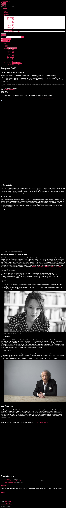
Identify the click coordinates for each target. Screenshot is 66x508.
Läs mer (3, 492)
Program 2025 (10, 17)
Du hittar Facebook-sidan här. (46, 98)
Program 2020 (10, 24)
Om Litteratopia (8, 30)
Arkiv (5, 15)
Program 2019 (10, 25)
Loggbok (6, 14)
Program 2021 (10, 22)
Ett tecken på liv (8, 479)
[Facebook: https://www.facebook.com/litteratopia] (5, 496)
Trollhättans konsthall (9, 89)
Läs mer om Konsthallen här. (41, 422)
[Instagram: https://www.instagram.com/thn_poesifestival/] (5, 498)
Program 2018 (10, 27)
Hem (5, 11)
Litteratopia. (4, 5)
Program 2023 (10, 20)
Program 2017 (10, 28)
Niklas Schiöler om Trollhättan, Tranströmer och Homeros (18, 480)
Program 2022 (10, 21)
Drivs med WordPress (6, 504)
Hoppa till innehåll (5, 1)
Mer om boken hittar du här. (46, 266)
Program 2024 (10, 18)
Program (6, 12)
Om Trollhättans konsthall (13, 31)
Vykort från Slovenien (9, 482)
